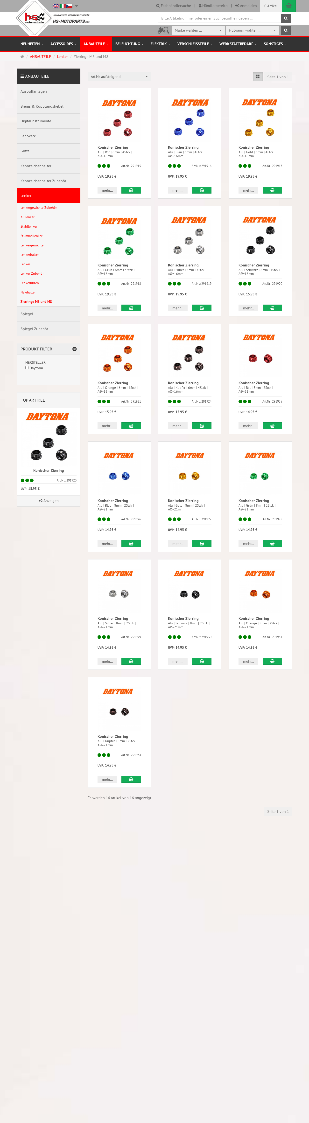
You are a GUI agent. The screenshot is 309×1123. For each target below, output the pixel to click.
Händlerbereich (214, 5)
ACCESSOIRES (62, 43)
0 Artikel (271, 5)
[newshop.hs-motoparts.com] (52, 17)
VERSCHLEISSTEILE (193, 43)
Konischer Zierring (113, 147)
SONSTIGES (274, 43)
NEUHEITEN (31, 43)
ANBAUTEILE (95, 43)
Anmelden (248, 5)
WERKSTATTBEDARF (236, 43)
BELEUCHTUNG (128, 43)
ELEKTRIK (159, 43)
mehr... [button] (107, 190)
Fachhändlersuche (175, 5)
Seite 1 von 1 (278, 76)
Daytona (35, 367)
